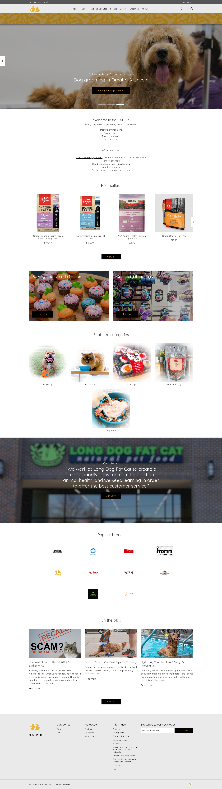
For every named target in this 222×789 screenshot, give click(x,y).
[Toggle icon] (181, 9)
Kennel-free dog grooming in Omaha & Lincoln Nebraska (125, 749)
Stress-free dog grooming (89, 157)
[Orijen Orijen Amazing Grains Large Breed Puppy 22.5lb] (48, 213)
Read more (34, 688)
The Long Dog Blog (98, 9)
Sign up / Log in (187, 2)
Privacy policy (119, 732)
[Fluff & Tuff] (129, 551)
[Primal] (129, 573)
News (115, 769)
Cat (58, 732)
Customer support (121, 740)
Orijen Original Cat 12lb (174, 235)
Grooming (134, 9)
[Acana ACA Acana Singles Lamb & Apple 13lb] (132, 213)
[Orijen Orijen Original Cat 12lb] (174, 213)
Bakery (123, 9)
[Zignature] (129, 594)
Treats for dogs (174, 384)
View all (111, 256)
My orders (89, 732)
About (144, 9)
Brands (113, 9)
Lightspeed (67, 784)
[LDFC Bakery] (57, 573)
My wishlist (89, 736)
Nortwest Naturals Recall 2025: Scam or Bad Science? (53, 663)
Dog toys (48, 384)
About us (111, 495)
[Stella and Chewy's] (164, 573)
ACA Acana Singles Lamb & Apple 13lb (132, 237)
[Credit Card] (190, 784)
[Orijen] (93, 573)
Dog (59, 729)
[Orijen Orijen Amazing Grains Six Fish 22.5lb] (90, 213)
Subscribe (184, 730)
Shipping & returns (121, 736)
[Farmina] (93, 551)
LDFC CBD (117, 765)
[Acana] (57, 551)
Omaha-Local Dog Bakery (124, 755)
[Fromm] (164, 551)
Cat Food (90, 384)
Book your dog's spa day (111, 90)
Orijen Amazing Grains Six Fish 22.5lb (90, 237)
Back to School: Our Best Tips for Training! (111, 662)
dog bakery (124, 163)
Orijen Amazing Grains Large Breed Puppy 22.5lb (48, 237)
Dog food (111, 430)
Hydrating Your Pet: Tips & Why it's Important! (162, 663)
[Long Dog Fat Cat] (35, 8)
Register (88, 729)
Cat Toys (131, 384)
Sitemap (116, 743)
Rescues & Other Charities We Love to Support (124, 760)
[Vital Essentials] (93, 594)
